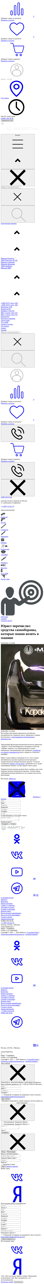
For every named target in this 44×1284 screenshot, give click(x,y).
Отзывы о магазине (8, 909)
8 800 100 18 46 (6, 497)
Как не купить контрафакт (10, 915)
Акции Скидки (4, 329)
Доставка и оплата (7, 907)
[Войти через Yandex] (17, 1201)
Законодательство (7, 919)
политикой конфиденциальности (13, 1097)
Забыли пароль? (12, 1166)
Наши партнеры (7, 903)
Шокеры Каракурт (7, 258)
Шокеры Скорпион (8, 262)
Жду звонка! (6, 1099)
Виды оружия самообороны (11, 913)
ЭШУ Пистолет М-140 (9, 260)
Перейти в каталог (7, 20)
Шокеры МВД (6, 268)
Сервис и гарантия (8, 905)
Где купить (5, 326)
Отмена (13, 824)
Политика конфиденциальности (12, 934)
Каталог (17, 135)
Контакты (4, 901)
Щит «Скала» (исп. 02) (9, 315)
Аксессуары (5, 320)
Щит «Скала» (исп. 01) (9, 313)
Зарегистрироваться (8, 1239)
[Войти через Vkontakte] (17, 1185)
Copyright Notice (33, 932)
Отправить (5, 824)
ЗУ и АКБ (4, 322)
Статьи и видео (6, 917)
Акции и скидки (7, 324)
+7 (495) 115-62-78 (7, 1011)
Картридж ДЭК (6, 307)
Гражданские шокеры (9, 223)
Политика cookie (7, 1282)
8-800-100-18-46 (6, 1013)
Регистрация (11, 1152)
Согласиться (18, 1282)
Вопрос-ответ (6, 911)
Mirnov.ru (12, 779)
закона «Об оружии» (17, 764)
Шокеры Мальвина (8, 264)
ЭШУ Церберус (6, 266)
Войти (4, 1166)
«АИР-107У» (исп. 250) (9, 303)
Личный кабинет (31, 934)
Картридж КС (6, 309)
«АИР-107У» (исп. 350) (9, 305)
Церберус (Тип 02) (7, 311)
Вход (3, 1152)
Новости (4, 900)
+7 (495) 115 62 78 (7, 506)
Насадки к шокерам (8, 318)
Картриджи (5, 316)
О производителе (7, 898)
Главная (4, 619)
